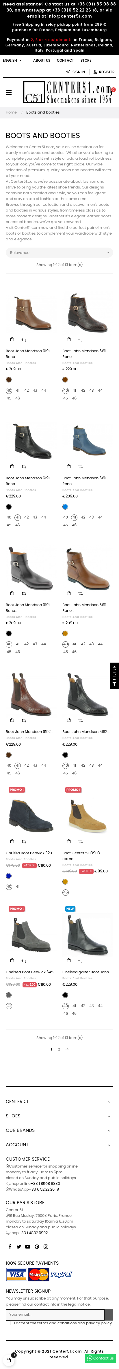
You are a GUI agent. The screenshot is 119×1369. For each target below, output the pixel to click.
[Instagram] (45, 1245)
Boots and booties (21, 363)
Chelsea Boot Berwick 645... (31, 972)
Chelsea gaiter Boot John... (86, 972)
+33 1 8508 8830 (45, 1184)
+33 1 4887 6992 (33, 1233)
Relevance (60, 252)
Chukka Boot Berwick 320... (30, 853)
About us (41, 60)
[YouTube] (27, 1245)
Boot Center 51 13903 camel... (81, 856)
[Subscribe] (109, 1315)
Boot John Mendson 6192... (29, 732)
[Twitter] (18, 1245)
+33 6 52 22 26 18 (44, 1189)
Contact (65, 60)
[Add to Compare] (23, 339)
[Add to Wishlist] (49, 290)
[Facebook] (9, 1245)
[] (12, 339)
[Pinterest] (36, 1245)
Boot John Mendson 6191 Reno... (28, 354)
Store (86, 60)
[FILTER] (114, 684)
